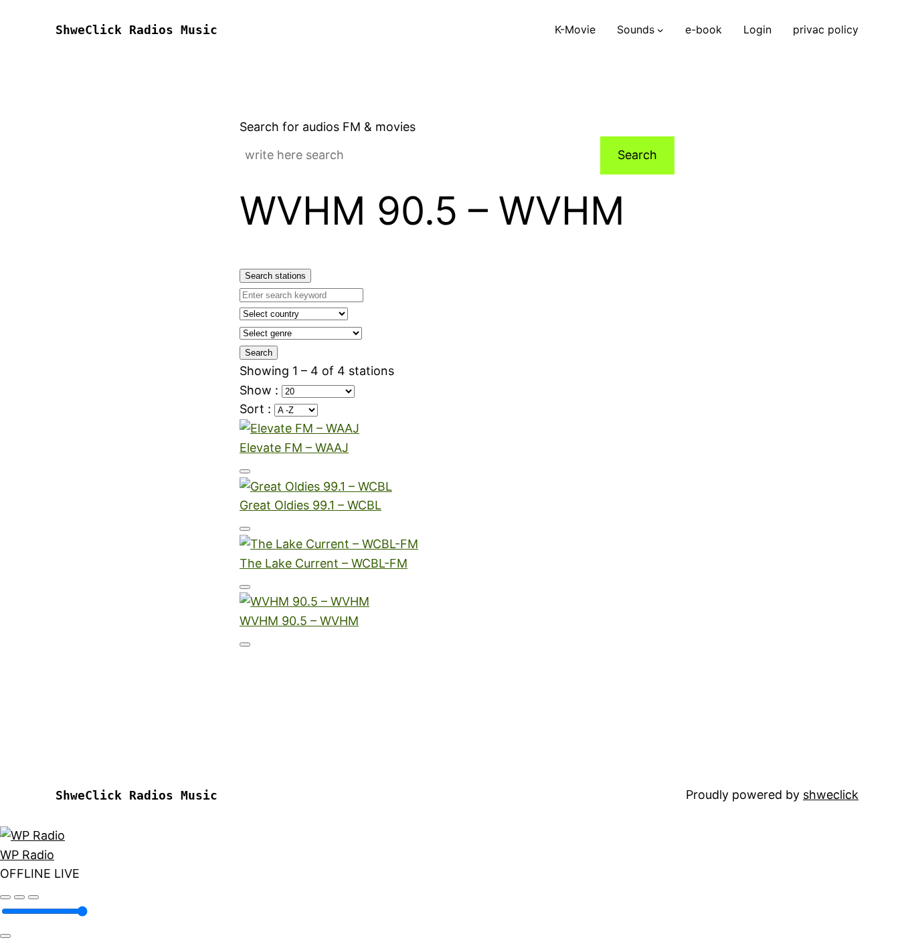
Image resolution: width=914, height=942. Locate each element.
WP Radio (27, 855)
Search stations (275, 276)
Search (637, 155)
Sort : (257, 409)
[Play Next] (33, 897)
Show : (261, 390)
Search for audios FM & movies (328, 127)
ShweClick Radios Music (136, 30)
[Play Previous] (5, 897)
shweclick (830, 795)
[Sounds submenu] (660, 30)
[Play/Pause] (19, 897)
